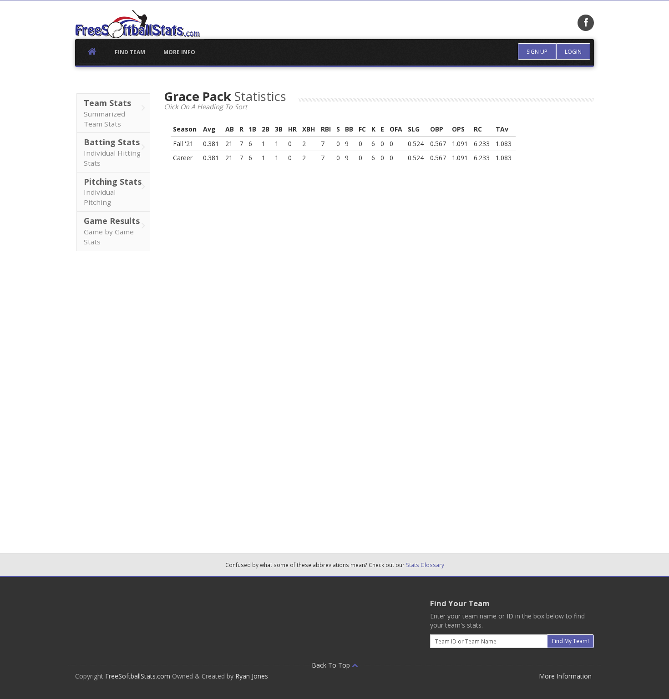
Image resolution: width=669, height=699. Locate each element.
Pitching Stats (113, 191)
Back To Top (332, 665)
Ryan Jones (251, 676)
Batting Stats (112, 152)
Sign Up (537, 52)
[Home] (137, 24)
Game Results (112, 230)
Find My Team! (570, 641)
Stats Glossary (425, 564)
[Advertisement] (112, 400)
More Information (565, 676)
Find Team (130, 52)
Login (573, 52)
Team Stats (107, 112)
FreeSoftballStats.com (137, 676)
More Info (179, 52)
